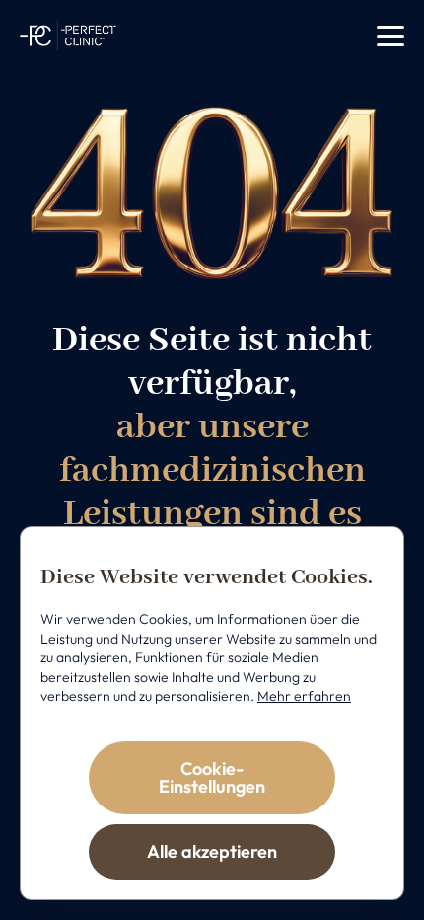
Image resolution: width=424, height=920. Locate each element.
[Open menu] (390, 36)
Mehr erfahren (304, 696)
